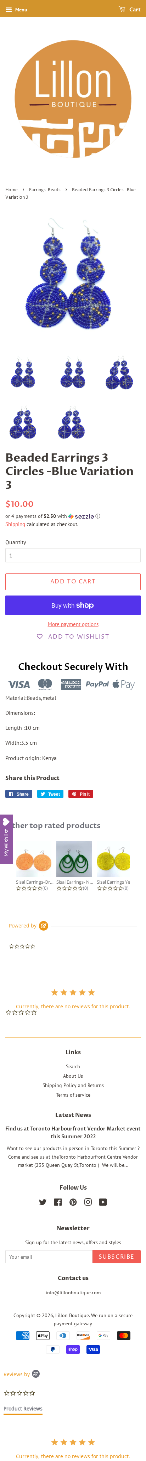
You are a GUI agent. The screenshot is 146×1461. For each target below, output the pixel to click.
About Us (73, 1076)
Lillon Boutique (72, 1315)
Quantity (15, 542)
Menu (20, 9)
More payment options (73, 624)
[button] (73, 516)
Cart (134, 9)
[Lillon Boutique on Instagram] (88, 1203)
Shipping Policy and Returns (73, 1085)
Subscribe (117, 1257)
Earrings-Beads (45, 190)
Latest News (73, 1115)
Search (73, 1066)
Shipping (15, 524)
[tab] (23, 1410)
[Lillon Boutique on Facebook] (58, 1203)
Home (11, 190)
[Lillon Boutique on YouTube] (103, 1203)
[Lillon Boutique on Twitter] (43, 1203)
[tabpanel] (73, 1448)
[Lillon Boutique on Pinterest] (73, 1203)
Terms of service (73, 1095)
